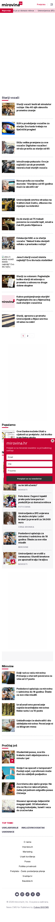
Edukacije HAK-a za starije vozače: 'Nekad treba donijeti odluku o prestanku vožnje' (32, 241)
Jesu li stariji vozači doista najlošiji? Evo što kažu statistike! (34, 259)
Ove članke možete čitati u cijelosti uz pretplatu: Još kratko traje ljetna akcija (34, 434)
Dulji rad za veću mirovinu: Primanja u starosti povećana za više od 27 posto (34, 675)
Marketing (27, 851)
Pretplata (41, 4)
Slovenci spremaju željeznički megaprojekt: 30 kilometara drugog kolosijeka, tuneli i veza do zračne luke (33, 806)
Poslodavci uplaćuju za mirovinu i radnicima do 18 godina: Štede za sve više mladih (33, 538)
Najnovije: (6, 10)
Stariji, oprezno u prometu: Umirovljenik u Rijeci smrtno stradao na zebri (32, 318)
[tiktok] (27, 894)
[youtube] (17, 894)
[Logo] (12, 4)
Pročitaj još (9, 745)
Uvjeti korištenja (27, 856)
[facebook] (33, 894)
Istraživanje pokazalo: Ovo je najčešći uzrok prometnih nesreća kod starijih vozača (32, 164)
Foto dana (24, 507)
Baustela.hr (27, 881)
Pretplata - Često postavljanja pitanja (27, 871)
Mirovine (23, 547)
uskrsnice (8, 832)
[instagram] (22, 894)
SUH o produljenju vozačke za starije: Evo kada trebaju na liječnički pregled (33, 126)
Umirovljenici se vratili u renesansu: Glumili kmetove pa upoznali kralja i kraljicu (33, 556)
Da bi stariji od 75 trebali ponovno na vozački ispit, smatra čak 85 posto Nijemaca (34, 222)
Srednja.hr (27, 876)
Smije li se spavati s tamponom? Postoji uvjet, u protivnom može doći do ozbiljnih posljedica (34, 771)
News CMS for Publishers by (27, 907)
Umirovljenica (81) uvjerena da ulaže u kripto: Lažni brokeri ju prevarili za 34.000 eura (34, 518)
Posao (27, 861)
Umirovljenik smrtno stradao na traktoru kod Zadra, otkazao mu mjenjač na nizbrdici (34, 202)
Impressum (27, 847)
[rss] (38, 894)
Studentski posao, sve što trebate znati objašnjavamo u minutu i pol (32, 755)
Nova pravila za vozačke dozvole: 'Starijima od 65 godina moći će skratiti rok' (34, 183)
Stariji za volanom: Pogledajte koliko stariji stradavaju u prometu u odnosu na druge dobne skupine (33, 281)
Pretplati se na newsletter (29, 478)
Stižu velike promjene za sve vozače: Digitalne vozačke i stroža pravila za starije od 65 (33, 145)
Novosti (23, 490)
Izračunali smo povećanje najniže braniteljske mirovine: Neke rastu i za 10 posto (32, 707)
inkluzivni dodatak (33, 827)
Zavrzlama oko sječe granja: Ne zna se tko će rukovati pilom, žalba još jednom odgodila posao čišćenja (34, 788)
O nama (27, 842)
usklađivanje (10, 827)
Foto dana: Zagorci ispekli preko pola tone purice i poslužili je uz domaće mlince (34, 499)
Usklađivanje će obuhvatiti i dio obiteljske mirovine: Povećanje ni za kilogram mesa (34, 723)
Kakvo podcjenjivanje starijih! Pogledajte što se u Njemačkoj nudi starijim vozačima (33, 299)
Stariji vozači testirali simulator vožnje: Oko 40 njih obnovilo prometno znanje (33, 107)
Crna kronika (26, 527)
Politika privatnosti (27, 866)
